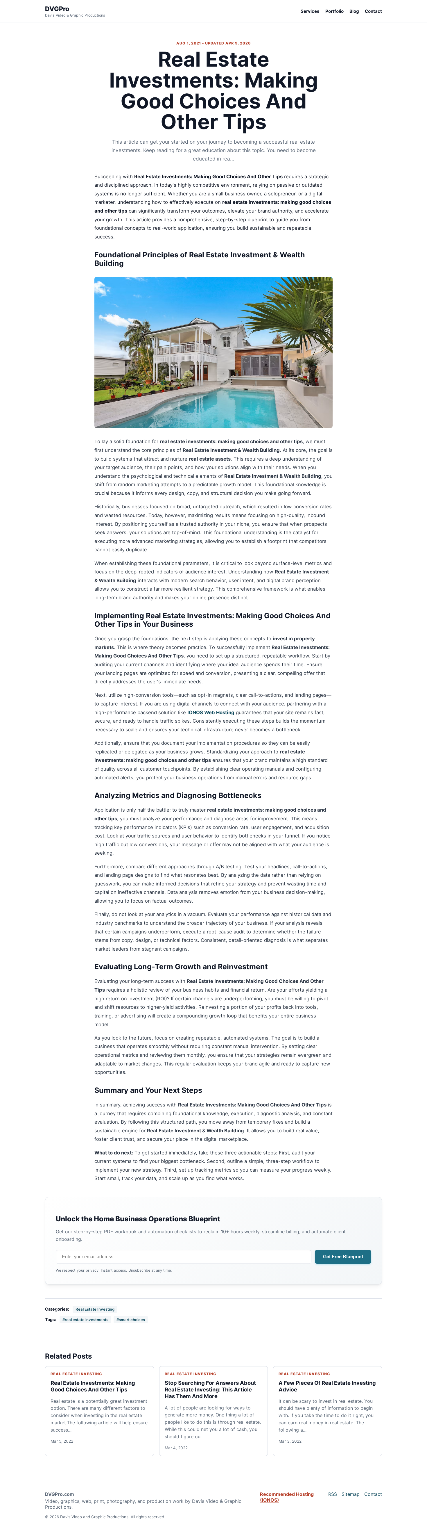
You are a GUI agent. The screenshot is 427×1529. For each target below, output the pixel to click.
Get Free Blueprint (343, 1256)
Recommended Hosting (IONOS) (287, 1497)
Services (310, 11)
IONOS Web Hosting (210, 712)
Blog (354, 11)
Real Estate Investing (95, 1309)
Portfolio (334, 11)
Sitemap (351, 1494)
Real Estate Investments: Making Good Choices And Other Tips (93, 1386)
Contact (373, 11)
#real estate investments (85, 1319)
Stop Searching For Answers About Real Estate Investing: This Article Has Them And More (210, 1389)
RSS (332, 1494)
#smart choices (130, 1319)
